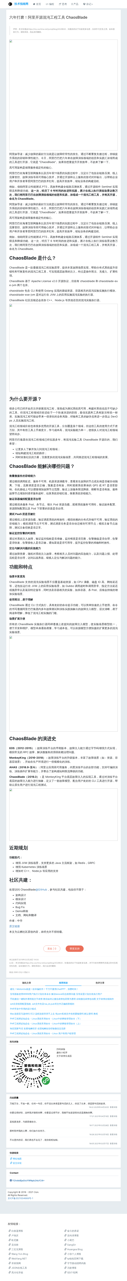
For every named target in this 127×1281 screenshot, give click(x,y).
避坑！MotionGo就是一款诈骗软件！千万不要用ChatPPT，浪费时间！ (44, 989)
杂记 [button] (88, 4)
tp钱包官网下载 (75, 1258)
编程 (51, 4)
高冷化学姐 (17, 1272)
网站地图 (17, 1158)
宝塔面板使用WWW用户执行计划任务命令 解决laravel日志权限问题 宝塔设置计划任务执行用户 (56, 994)
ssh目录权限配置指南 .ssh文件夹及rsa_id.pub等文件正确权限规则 (42, 1003)
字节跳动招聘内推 (76, 1263)
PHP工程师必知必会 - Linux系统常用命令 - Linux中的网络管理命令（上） (46, 1023)
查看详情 (113, 1107)
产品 (75, 4)
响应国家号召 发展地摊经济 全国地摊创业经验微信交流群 (38, 1028)
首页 (38, 4)
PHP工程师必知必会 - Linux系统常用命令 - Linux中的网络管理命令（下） (46, 1018)
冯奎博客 (72, 1267)
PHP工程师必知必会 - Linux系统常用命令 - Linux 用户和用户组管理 (43, 1033)
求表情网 (16, 1263)
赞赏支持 (75, 948)
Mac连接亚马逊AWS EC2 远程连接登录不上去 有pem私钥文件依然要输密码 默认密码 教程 (54, 1013)
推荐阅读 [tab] (63, 982)
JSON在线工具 (19, 1267)
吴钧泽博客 (73, 1235)
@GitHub (41, 889)
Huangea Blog (75, 1249)
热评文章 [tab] (100, 982)
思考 (64, 4)
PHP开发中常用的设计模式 (23, 1008)
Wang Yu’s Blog (19, 1254)
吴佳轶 (14, 1244)
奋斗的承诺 (73, 1230)
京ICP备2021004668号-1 (20, 1198)
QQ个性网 (72, 1272)
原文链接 (14, 926)
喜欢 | (51, 948)
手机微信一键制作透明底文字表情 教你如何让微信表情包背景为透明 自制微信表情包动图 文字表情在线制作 (62, 999)
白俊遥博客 (17, 1230)
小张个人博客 (74, 1254)
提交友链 (17, 1163)
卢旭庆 (14, 1235)
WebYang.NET (19, 1258)
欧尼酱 (14, 1240)
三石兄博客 (17, 1249)
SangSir (71, 1244)
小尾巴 (70, 1240)
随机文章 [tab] (26, 982)
